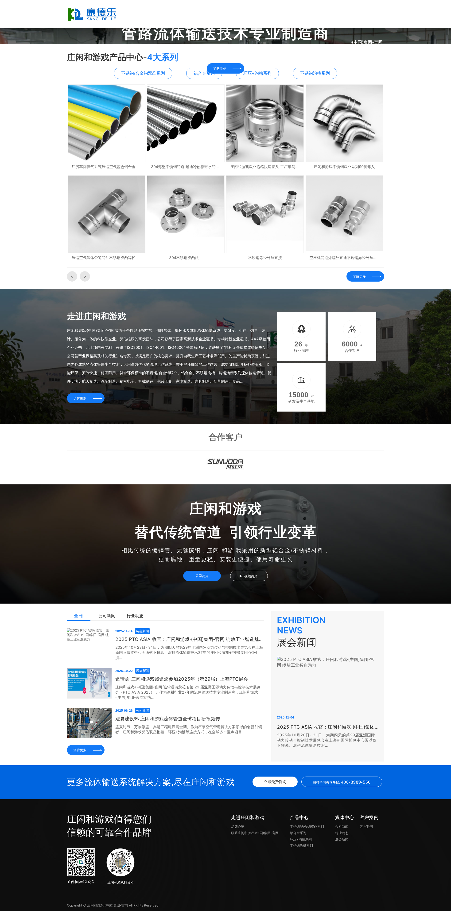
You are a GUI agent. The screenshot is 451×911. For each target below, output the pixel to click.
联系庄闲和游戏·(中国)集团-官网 (366, 28)
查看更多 (79, 750)
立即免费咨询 (275, 781)
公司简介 (202, 576)
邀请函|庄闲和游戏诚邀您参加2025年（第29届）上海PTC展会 (181, 679)
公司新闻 (106, 615)
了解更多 (359, 276)
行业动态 (135, 615)
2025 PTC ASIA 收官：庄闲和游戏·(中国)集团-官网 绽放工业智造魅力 (327, 727)
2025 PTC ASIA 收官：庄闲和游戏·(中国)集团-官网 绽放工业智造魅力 (189, 639)
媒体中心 (296, 14)
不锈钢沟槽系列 (301, 846)
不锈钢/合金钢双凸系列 (307, 827)
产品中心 (260, 14)
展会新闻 (341, 839)
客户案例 (331, 14)
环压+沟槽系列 (301, 839)
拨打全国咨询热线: (342, 782)
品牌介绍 (237, 827)
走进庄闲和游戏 (190, 14)
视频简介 (250, 576)
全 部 (79, 615)
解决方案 (225, 14)
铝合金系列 (298, 833)
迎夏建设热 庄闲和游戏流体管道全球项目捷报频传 (167, 719)
